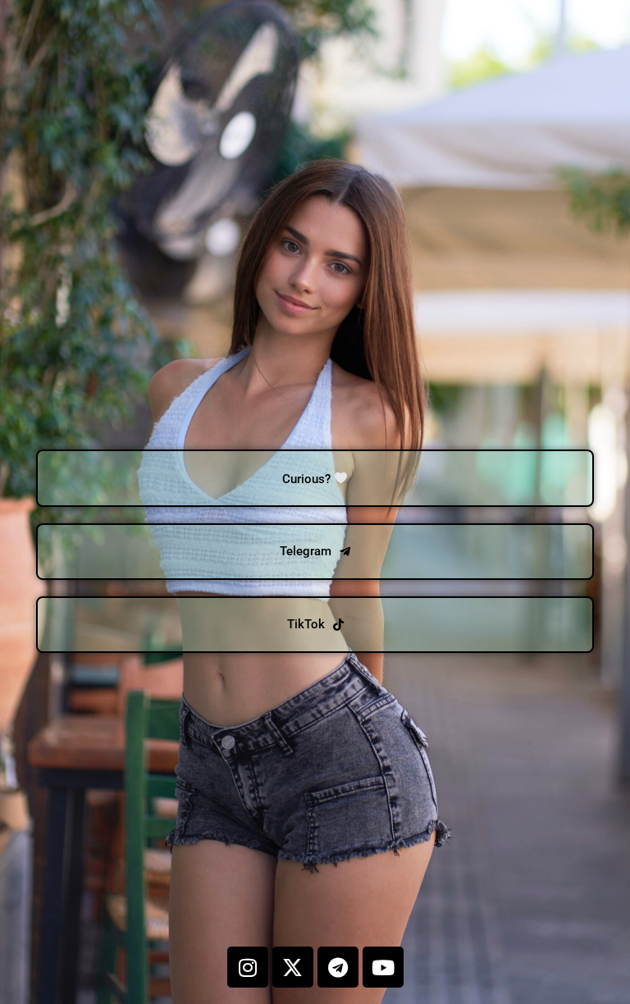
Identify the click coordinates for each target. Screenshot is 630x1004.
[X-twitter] (292, 967)
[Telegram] (337, 967)
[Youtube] (383, 967)
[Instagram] (247, 967)
